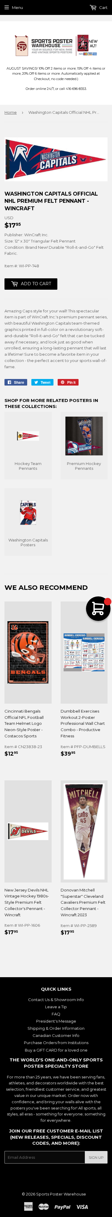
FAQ (56, 1014)
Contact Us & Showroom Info (56, 999)
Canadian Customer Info (56, 1035)
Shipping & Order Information (56, 1028)
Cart (103, 7)
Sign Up (96, 1157)
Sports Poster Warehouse (61, 1194)
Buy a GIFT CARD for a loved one (56, 1050)
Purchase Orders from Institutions (56, 1042)
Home (10, 112)
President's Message (56, 1021)
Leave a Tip (56, 1006)
